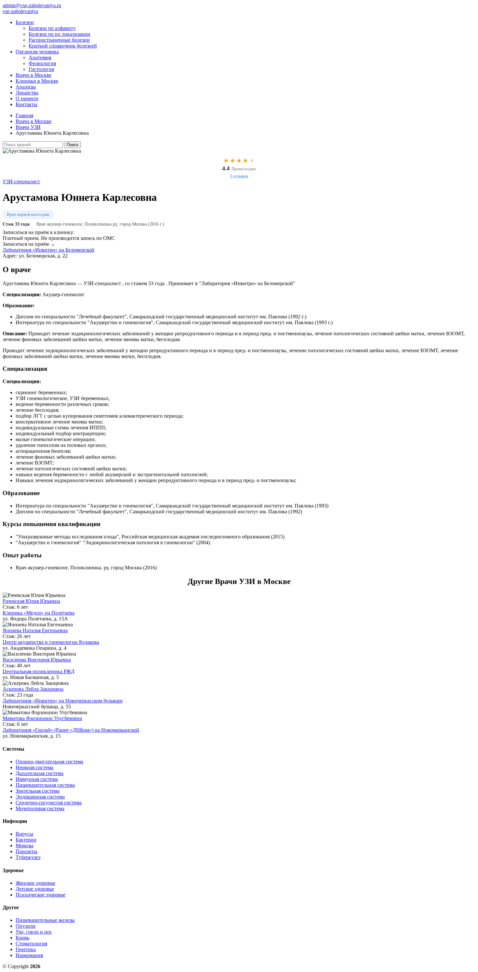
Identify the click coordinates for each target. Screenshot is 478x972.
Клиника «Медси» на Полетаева (38, 613)
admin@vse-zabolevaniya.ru (32, 5)
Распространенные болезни (59, 40)
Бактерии (26, 839)
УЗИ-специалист (21, 181)
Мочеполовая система (40, 808)
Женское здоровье (35, 883)
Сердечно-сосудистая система (49, 802)
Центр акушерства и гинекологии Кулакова (51, 642)
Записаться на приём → (29, 244)
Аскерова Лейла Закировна (33, 689)
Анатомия (40, 57)
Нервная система (34, 767)
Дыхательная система (39, 773)
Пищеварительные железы (45, 920)
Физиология (42, 63)
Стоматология (31, 943)
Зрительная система (38, 791)
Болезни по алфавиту (52, 28)
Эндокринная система (40, 796)
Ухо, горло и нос (34, 932)
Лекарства (27, 92)
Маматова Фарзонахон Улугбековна (42, 718)
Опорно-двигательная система (49, 761)
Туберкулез (28, 857)
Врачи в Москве (33, 75)
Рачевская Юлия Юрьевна (31, 601)
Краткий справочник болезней (63, 46)
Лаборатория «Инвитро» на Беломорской (48, 250)
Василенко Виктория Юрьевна (37, 659)
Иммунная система (37, 779)
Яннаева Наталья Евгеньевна (35, 630)
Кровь (22, 937)
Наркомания (29, 955)
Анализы (26, 87)
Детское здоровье (35, 889)
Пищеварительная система (45, 785)
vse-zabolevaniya (20, 11)
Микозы (24, 845)
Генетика (26, 949)
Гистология (41, 69)
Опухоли (25, 926)
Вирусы (24, 834)
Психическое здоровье (40, 894)
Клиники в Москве (37, 81)
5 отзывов (239, 176)
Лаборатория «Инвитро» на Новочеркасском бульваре (63, 700)
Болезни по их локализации (59, 34)
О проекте (27, 98)
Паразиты (26, 851)
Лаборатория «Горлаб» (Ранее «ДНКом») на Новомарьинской (71, 730)
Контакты (26, 104)
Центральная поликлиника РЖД (38, 671)
